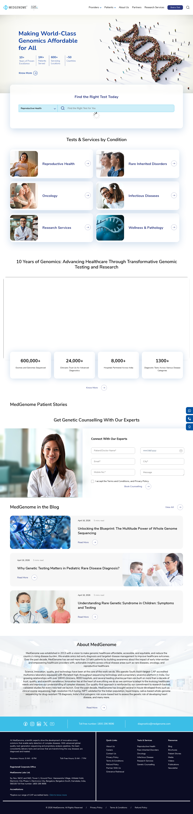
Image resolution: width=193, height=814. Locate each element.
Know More (92, 387)
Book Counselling (133, 486)
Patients (108, 7)
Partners (136, 7)
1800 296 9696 (105, 723)
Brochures (172, 750)
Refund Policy (112, 764)
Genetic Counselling (146, 764)
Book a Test (175, 7)
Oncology (141, 753)
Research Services (154, 7)
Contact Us (111, 753)
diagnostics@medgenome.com (154, 723)
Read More (83, 542)
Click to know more (58, 795)
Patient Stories (174, 753)
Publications (173, 764)
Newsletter (173, 768)
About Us (124, 7)
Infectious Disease (145, 757)
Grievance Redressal (115, 771)
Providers (94, 7)
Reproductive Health (146, 746)
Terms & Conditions (114, 760)
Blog (170, 746)
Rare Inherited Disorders (148, 750)
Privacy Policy (112, 757)
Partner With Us (113, 768)
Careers (109, 750)
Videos (171, 760)
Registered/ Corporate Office (23, 767)
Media (170, 757)
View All (169, 507)
